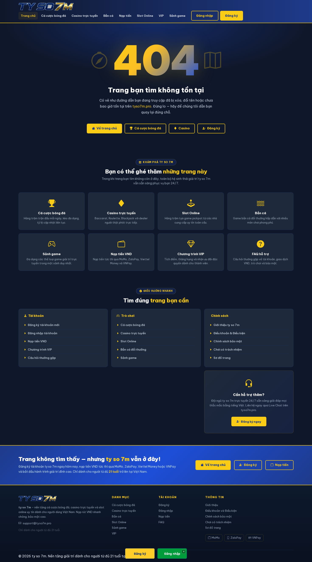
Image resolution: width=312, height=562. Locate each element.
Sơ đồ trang (222, 358)
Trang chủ (28, 16)
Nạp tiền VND (37, 341)
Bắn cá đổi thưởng (133, 349)
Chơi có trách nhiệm (228, 349)
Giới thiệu (211, 505)
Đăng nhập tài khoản (42, 333)
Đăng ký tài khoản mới (43, 325)
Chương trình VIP (40, 349)
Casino (184, 128)
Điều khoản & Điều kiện (229, 333)
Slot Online (145, 16)
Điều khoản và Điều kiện (221, 510)
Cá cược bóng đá (53, 16)
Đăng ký (231, 16)
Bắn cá (108, 16)
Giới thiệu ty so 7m (226, 325)
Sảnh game (177, 16)
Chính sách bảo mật (228, 341)
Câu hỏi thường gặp (42, 358)
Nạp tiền (125, 16)
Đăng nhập (204, 16)
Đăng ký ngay (251, 422)
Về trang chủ (107, 128)
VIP (161, 16)
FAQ (161, 522)
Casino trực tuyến (85, 16)
